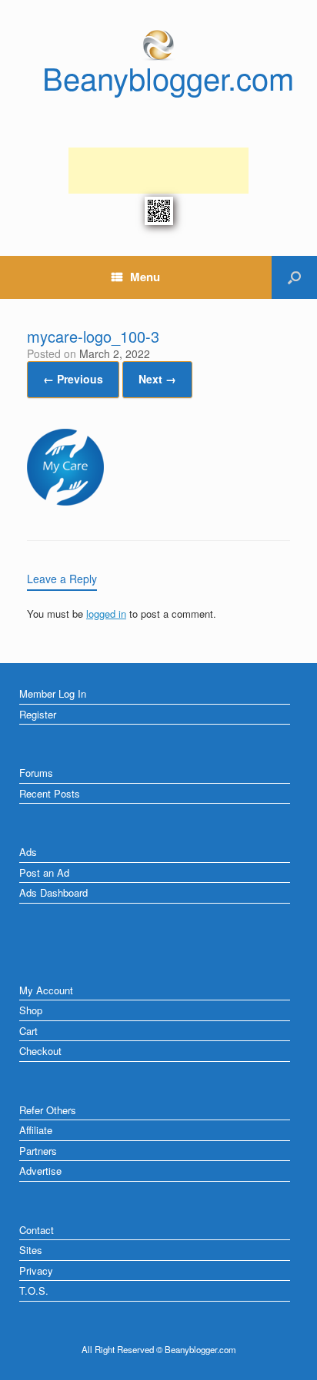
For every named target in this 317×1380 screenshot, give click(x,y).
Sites (30, 1249)
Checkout (40, 1050)
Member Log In (52, 693)
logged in (106, 613)
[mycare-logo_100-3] (65, 501)
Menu (145, 276)
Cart (28, 1030)
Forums (36, 772)
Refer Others (47, 1110)
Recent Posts (49, 793)
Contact (36, 1229)
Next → (157, 378)
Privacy (36, 1270)
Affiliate (35, 1130)
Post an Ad (44, 872)
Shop (30, 1010)
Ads (28, 851)
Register (37, 714)
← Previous (73, 378)
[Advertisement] (158, 171)
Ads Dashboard (53, 892)
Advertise (40, 1170)
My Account (46, 990)
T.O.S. (33, 1290)
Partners (38, 1150)
